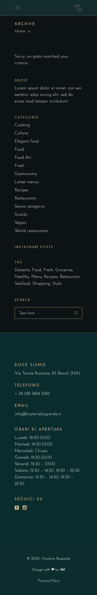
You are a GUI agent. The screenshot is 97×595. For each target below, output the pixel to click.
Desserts (22, 270)
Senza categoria (30, 206)
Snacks (21, 215)
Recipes (21, 190)
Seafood (22, 284)
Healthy (22, 277)
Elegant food (27, 141)
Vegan (20, 223)
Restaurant (70, 277)
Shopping (41, 284)
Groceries (63, 270)
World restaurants (31, 231)
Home (20, 31)
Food (19, 149)
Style (56, 284)
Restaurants (25, 198)
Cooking (22, 125)
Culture (21, 133)
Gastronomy (26, 174)
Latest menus (27, 182)
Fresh (19, 166)
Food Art (23, 158)
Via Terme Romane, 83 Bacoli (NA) (47, 373)
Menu (36, 277)
